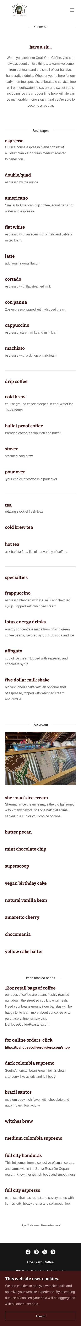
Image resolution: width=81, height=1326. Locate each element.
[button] (72, 10)
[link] (19, 10)
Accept (40, 1316)
